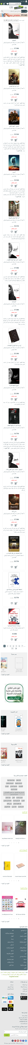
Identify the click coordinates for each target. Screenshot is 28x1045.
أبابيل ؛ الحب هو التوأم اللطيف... (14, 260)
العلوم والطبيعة (10, 954)
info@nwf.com (23, 1022)
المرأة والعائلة (23, 951)
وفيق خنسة (2, 730)
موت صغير (8, 798)
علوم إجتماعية (10, 959)
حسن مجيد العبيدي (18, 730)
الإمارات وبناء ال (19, 670)
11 (12, 648)
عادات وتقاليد (10, 962)
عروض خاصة (7, 972)
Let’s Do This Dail (7, 877)
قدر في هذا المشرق (18, 760)
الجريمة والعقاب (9, 783)
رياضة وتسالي (23, 956)
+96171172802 (23, 1020)
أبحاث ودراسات (6, 975)
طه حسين (14, 807)
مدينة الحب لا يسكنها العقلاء (14, 426)
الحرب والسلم (19, 798)
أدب (25, 945)
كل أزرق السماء (16, 801)
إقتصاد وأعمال (23, 936)
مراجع (12, 951)
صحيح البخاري (13, 786)
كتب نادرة (13, 975)
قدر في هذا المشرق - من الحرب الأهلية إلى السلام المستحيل (14, 793)
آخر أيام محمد (3, 760)
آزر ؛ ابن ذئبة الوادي (14, 86)
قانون (25, 968)
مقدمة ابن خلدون (7, 801)
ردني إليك (14, 511)
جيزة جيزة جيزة (11, 780)
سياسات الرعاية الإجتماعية (14, 626)
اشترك (6, 1035)
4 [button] (11, 843)
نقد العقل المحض (17, 804)
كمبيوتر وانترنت (10, 948)
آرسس (14, 172)
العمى (13, 798)
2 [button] (16, 843)
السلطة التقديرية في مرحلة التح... (14, 590)
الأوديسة (21, 786)
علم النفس (11, 965)
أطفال (12, 936)
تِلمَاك (3, 670)
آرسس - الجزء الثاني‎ (14, 126)
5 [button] (9, 843)
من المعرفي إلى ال (18, 729)
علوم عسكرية (23, 965)
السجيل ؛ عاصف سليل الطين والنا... (14, 470)
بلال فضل (18, 780)
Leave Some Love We (20, 877)
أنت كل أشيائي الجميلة (14, 218)
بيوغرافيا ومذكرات (9, 933)
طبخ (25, 939)
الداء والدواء (21, 807)
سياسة (12, 956)
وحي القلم (9, 804)
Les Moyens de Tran (7, 915)
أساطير (12, 945)
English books (13, 977)
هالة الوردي (3, 762)
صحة (12, 939)
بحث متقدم (21, 972)
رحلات (24, 962)
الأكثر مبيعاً (19, 975)
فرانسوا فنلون (3, 671)
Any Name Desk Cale (7, 839)
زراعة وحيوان (10, 942)
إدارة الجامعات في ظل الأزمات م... (14, 553)
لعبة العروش (7, 807)
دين (25, 954)
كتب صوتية (14, 972)
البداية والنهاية (18, 783)
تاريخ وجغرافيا (23, 942)
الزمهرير (14, 40)
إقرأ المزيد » (21, 65)
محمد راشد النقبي (19, 671)
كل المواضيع (23, 930)
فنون (25, 933)
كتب (26, 972)
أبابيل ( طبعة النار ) (14, 386)
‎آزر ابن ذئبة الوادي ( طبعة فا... (14, 346)
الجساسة (14, 302)
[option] (20, 827)
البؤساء (7, 786)
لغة (13, 930)
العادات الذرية (14, 789)
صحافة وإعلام (23, 948)
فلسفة (25, 959)
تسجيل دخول (22, 1)
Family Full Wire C (21, 839)
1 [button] (18, 843)
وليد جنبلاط (18, 762)
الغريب (22, 801)
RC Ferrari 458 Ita (20, 915)
